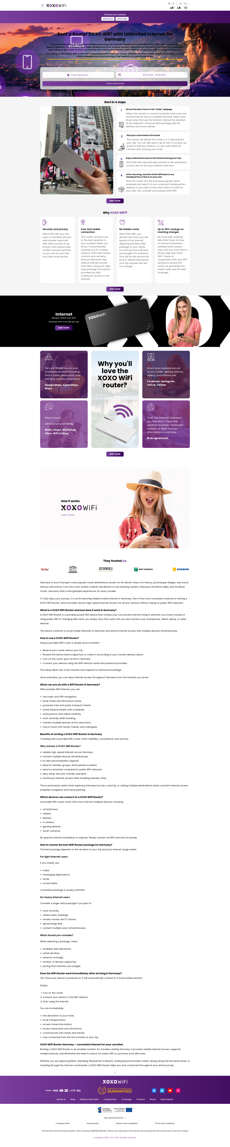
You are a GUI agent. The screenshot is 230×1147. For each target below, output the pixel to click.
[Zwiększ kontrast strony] (185, 7)
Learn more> (68, 514)
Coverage (126, 1099)
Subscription (167, 1099)
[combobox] (174, 3)
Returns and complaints (127, 1123)
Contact (140, 1099)
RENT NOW (115, 200)
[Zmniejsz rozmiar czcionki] (179, 7)
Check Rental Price (115, 83)
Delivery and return (89, 1099)
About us (61, 1099)
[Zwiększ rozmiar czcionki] (172, 7)
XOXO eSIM (122, 19)
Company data (62, 1123)
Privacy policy (93, 1123)
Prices (153, 1099)
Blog (73, 1099)
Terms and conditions (164, 1123)
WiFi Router (108, 19)
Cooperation (110, 1099)
